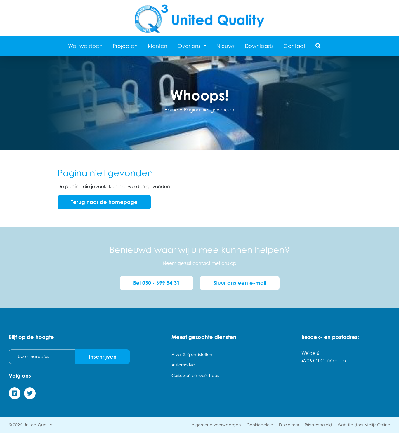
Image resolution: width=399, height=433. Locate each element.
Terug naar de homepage (104, 202)
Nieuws (225, 46)
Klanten (157, 46)
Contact (294, 46)
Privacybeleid (318, 424)
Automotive (183, 364)
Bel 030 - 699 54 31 (156, 283)
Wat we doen (85, 46)
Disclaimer (289, 424)
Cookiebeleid (260, 424)
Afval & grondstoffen (191, 354)
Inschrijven (103, 356)
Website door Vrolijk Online (364, 424)
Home (171, 110)
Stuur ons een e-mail (240, 283)
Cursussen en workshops (195, 375)
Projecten (125, 46)
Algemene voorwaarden (216, 424)
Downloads (259, 46)
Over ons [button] (190, 46)
